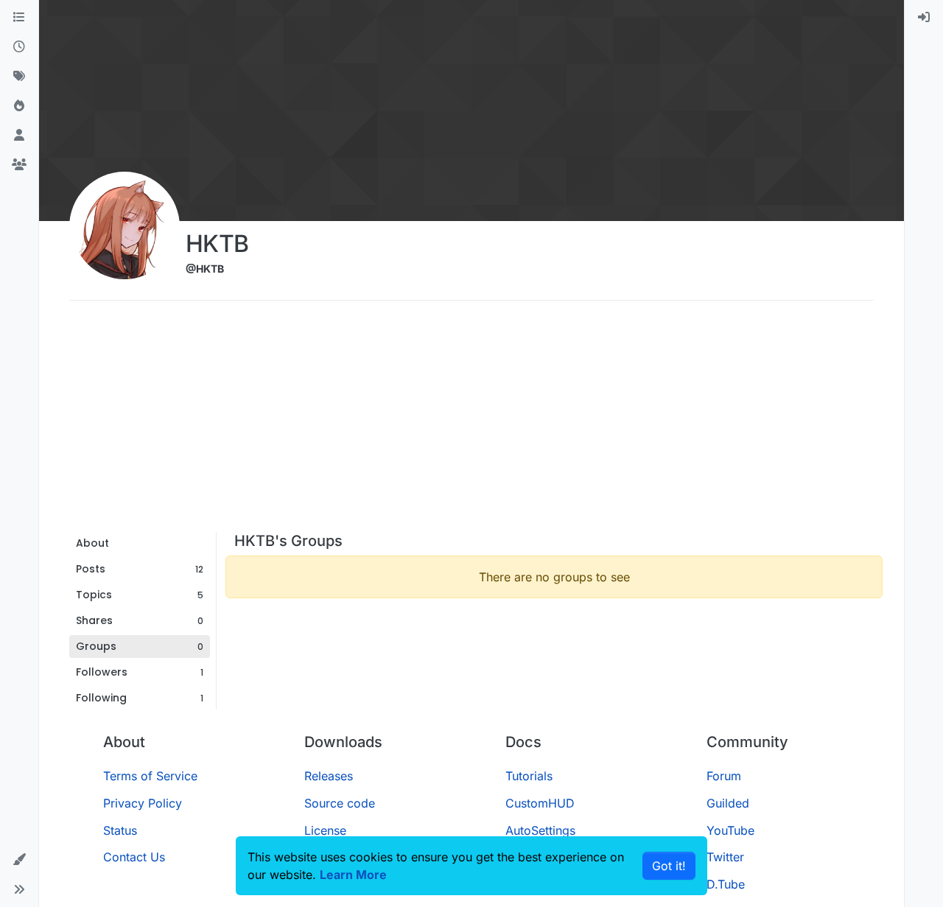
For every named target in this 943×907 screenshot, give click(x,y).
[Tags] (19, 76)
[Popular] (19, 106)
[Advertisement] (471, 421)
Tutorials (529, 775)
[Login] (924, 17)
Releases (328, 775)
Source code (339, 803)
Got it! (669, 865)
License (325, 830)
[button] (19, 860)
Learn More (353, 874)
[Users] (19, 135)
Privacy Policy (142, 803)
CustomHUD (540, 803)
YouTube (730, 830)
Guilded (728, 803)
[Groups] (19, 165)
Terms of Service (150, 775)
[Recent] (19, 47)
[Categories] (19, 17)
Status (120, 830)
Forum (724, 775)
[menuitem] (924, 17)
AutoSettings (540, 830)
